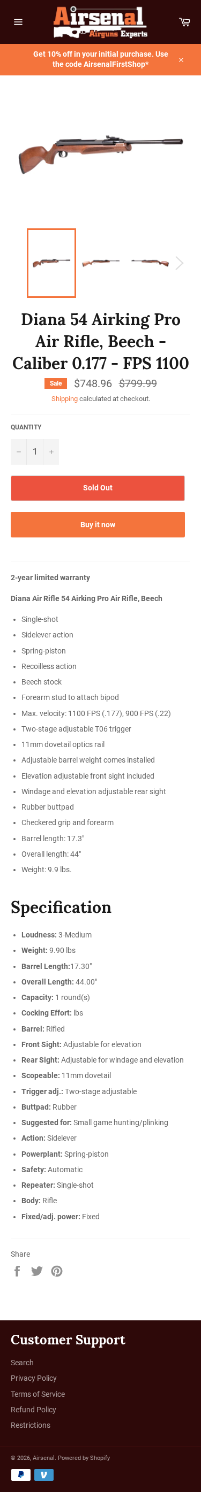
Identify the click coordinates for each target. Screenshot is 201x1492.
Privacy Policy (34, 1378)
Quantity (26, 427)
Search (22, 1362)
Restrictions (30, 1425)
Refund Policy (33, 1409)
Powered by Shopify (84, 1458)
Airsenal (44, 1458)
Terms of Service (38, 1394)
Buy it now (97, 524)
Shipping (64, 399)
